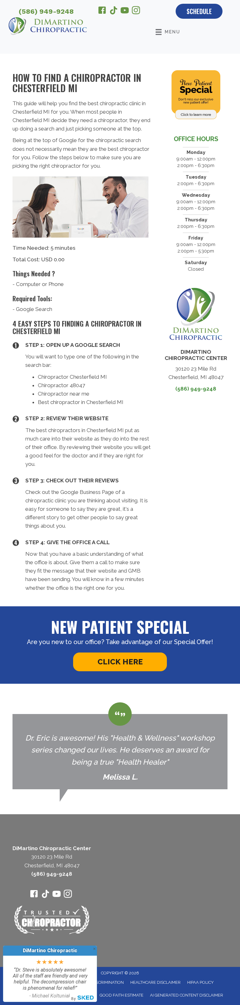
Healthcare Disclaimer (155, 982)
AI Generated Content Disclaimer (186, 995)
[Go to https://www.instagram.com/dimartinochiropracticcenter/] (136, 11)
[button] (120, 662)
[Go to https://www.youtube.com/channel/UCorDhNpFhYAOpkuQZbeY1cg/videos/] (125, 11)
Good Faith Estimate (121, 995)
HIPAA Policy (200, 982)
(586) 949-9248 (46, 11)
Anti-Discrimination (102, 982)
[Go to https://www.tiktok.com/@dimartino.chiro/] (113, 11)
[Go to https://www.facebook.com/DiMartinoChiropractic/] (102, 11)
